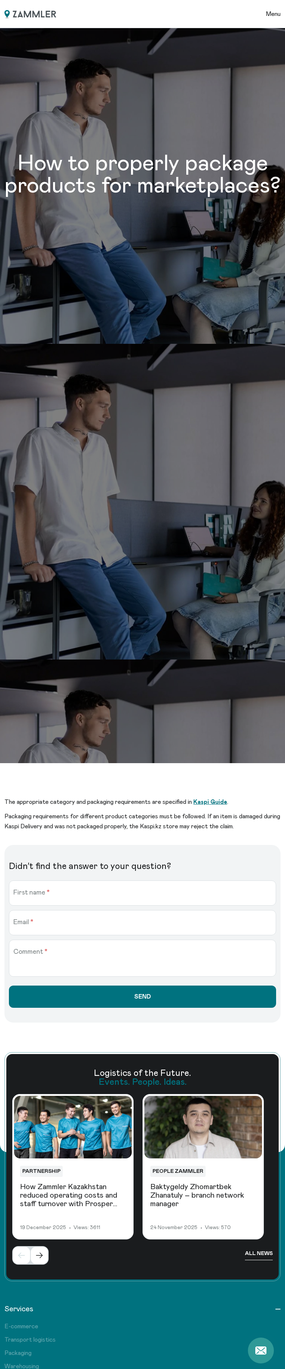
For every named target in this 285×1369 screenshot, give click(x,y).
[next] (39, 1255)
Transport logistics (30, 1340)
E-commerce (21, 1326)
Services (18, 1309)
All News (259, 1253)
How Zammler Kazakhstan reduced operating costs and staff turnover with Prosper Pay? (68, 1199)
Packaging (18, 1353)
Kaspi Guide (210, 802)
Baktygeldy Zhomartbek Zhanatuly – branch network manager (197, 1195)
